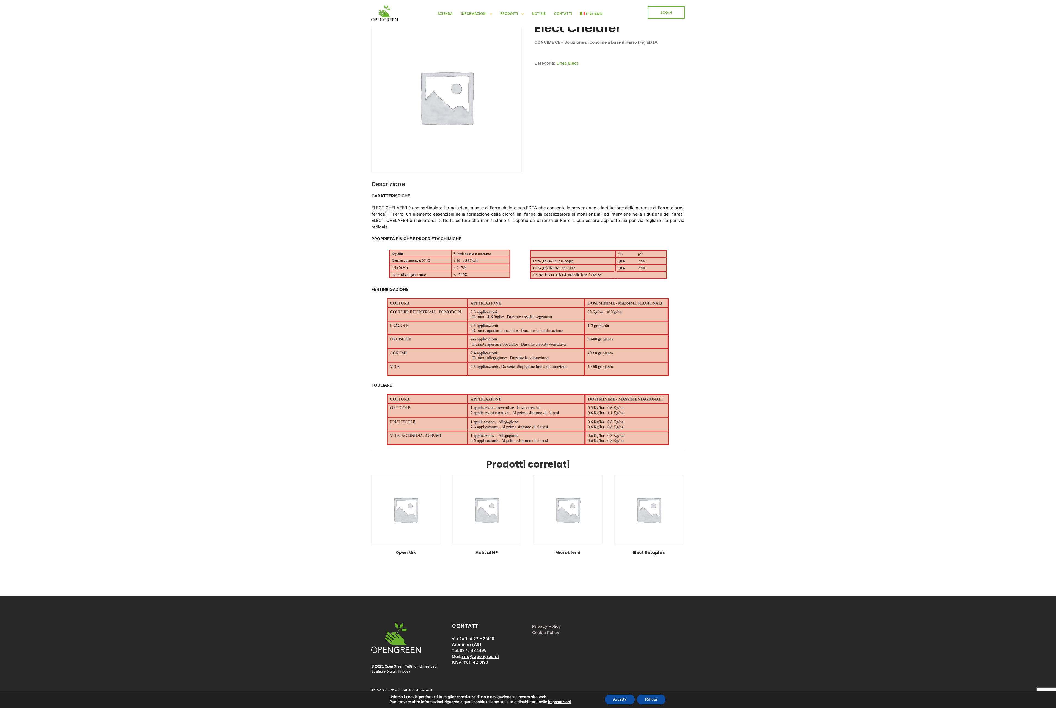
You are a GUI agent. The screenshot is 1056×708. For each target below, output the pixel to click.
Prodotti (509, 13)
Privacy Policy (546, 626)
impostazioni (559, 701)
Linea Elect (567, 63)
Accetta (619, 699)
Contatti (563, 13)
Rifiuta (651, 699)
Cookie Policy (545, 632)
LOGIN (666, 12)
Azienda (445, 13)
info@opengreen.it (480, 656)
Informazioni (473, 13)
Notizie (539, 13)
